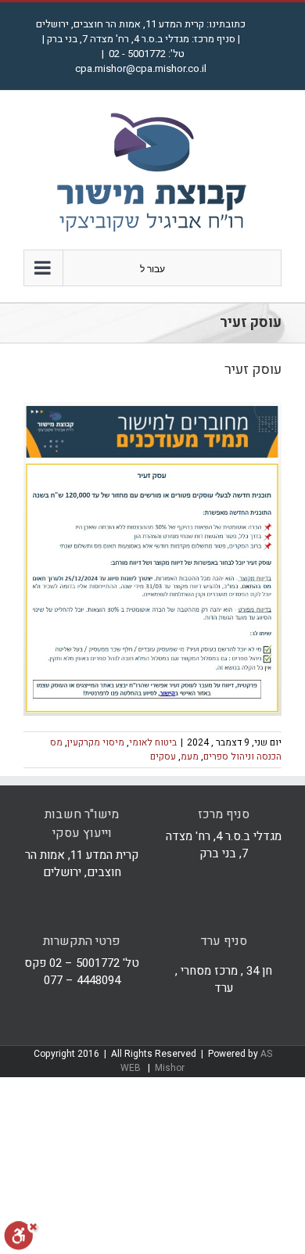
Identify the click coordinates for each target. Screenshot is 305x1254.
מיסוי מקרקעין (95, 742)
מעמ (190, 756)
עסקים (163, 756)
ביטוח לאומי (153, 742)
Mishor (170, 1068)
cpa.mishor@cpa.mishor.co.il (140, 68)
